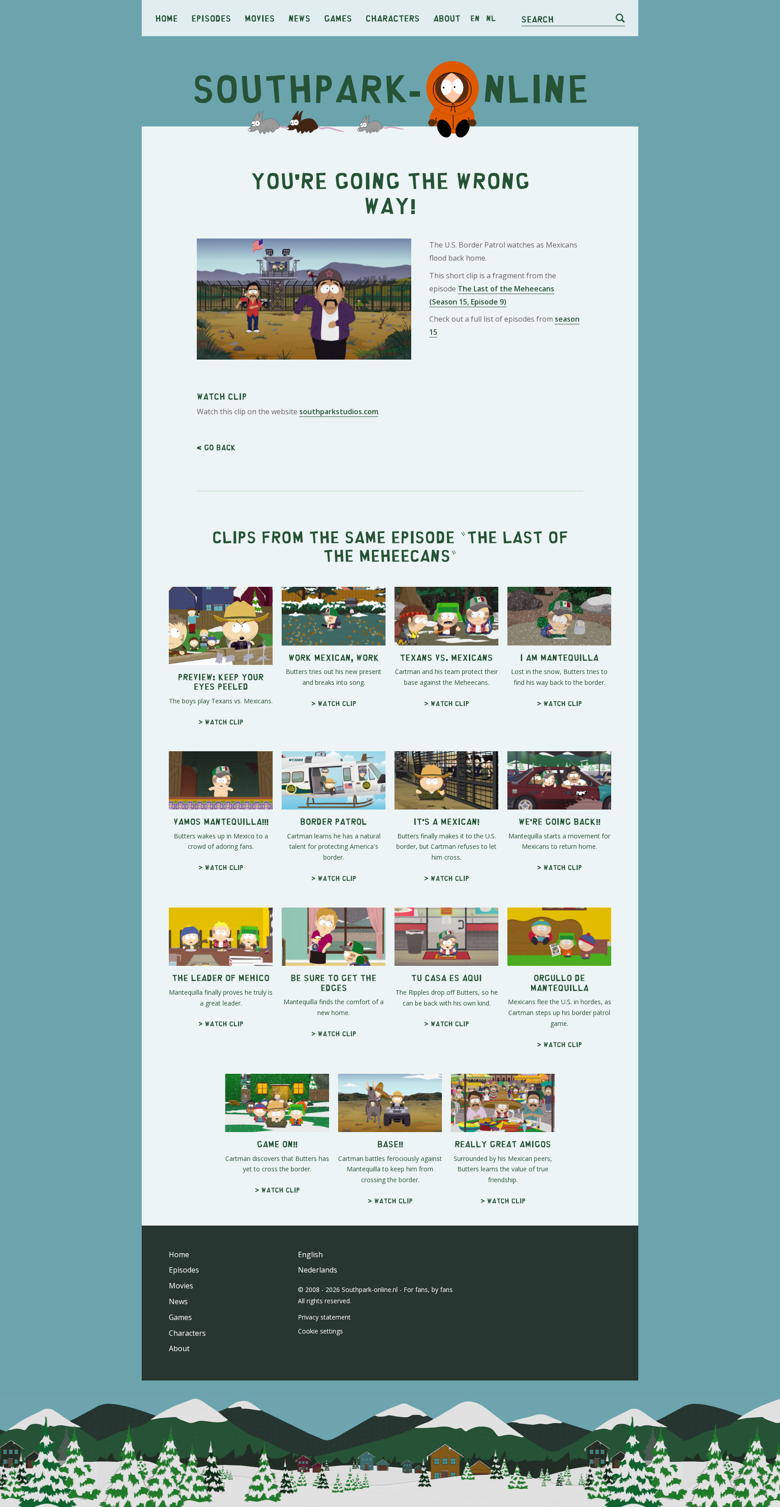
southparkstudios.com (338, 412)
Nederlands (317, 1270)
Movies (260, 18)
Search (537, 19)
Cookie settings (320, 1331)
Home (166, 18)
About (446, 18)
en (475, 18)
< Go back (216, 447)
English (310, 1254)
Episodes (211, 18)
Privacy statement (324, 1317)
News (299, 18)
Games (338, 18)
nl (491, 18)
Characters (393, 18)
